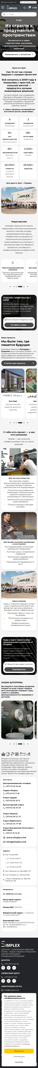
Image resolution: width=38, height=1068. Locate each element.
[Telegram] (14, 968)
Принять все (19, 1051)
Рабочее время (9, 2)
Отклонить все (19, 1056)
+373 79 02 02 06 (28, 2)
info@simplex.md (11, 990)
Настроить (19, 1062)
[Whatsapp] (9, 968)
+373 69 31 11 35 (10, 977)
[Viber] (3, 968)
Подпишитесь (19, 669)
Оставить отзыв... (19, 325)
